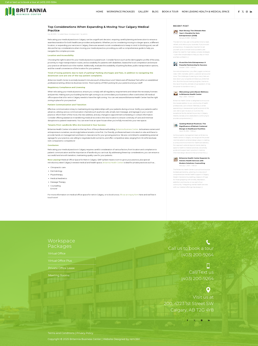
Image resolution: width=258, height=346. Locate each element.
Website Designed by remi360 (121, 339)
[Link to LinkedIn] (251, 12)
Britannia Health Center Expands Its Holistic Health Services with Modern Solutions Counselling (194, 160)
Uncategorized (74, 34)
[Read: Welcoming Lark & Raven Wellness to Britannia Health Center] (175, 93)
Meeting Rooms (58, 275)
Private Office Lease (61, 268)
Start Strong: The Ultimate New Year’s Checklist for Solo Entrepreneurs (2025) (192, 33)
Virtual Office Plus (60, 260)
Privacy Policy (84, 333)
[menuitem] (99, 12)
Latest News (64, 34)
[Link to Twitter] (243, 12)
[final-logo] (25, 12)
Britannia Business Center (127, 129)
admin (85, 34)
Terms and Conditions (61, 333)
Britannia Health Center (113, 162)
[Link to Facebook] (239, 12)
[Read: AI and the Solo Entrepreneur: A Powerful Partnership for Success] (175, 64)
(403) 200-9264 (48, 2)
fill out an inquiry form (129, 195)
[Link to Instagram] (247, 12)
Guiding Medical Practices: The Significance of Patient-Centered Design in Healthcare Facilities (193, 126)
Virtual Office (56, 253)
